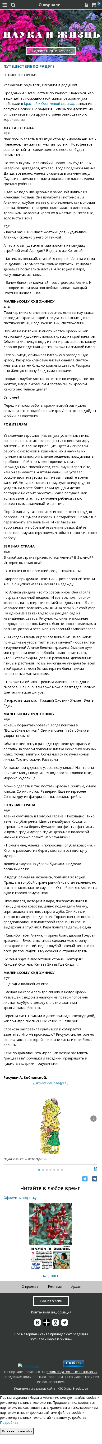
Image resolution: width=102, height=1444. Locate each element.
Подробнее (9, 1422)
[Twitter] (85, 1178)
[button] (93, 1118)
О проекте (30, 1286)
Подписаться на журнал (51, 51)
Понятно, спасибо (17, 1431)
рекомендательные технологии (71, 1371)
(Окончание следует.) (50, 1083)
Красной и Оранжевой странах (48, 103)
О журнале (49, 4)
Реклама (55, 1286)
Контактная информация (51, 1312)
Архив (76, 1286)
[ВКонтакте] (94, 1178)
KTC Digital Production (73, 1389)
